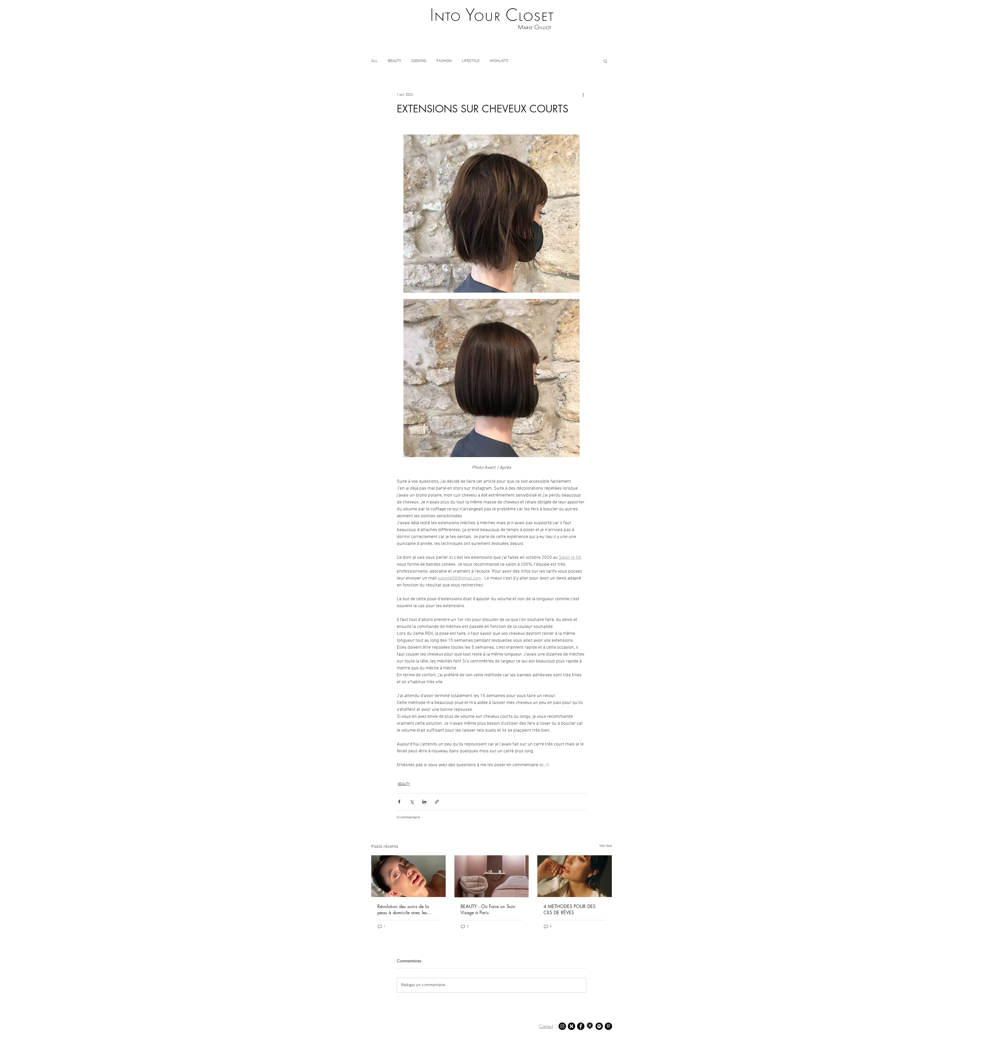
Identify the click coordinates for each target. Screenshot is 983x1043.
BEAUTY (394, 61)
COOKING (418, 61)
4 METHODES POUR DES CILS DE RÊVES (569, 909)
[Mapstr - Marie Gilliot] (590, 1026)
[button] (605, 61)
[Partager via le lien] (436, 801)
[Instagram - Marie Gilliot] (562, 1026)
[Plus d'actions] (583, 95)
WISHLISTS (499, 61)
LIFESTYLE (470, 61)
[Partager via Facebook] (399, 801)
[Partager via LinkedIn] (424, 801)
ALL (374, 61)
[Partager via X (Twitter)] (411, 801)
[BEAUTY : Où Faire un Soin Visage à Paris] (491, 876)
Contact (546, 1026)
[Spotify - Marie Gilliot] (599, 1026)
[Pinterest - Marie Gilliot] (608, 1026)
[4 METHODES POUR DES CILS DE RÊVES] (574, 876)
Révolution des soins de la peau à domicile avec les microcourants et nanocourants (408, 909)
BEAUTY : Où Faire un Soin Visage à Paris (488, 909)
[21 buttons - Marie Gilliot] (571, 1026)
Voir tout (605, 846)
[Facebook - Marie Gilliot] (580, 1026)
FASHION (444, 61)
